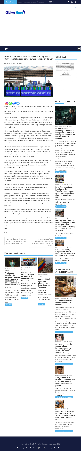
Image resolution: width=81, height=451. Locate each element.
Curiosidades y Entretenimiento (64, 332)
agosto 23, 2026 (61, 218)
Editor (20, 64)
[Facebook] (14, 103)
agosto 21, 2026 (61, 247)
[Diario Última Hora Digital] (6, 48)
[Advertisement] (40, 31)
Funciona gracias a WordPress (27, 448)
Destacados (9, 233)
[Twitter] (18, 103)
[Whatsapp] (10, 103)
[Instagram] (6, 103)
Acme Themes (59, 448)
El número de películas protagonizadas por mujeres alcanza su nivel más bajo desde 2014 (42, 242)
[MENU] (79, 48)
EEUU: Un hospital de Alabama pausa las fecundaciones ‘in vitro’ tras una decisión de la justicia (15, 241)
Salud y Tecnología (61, 172)
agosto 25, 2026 (11, 268)
